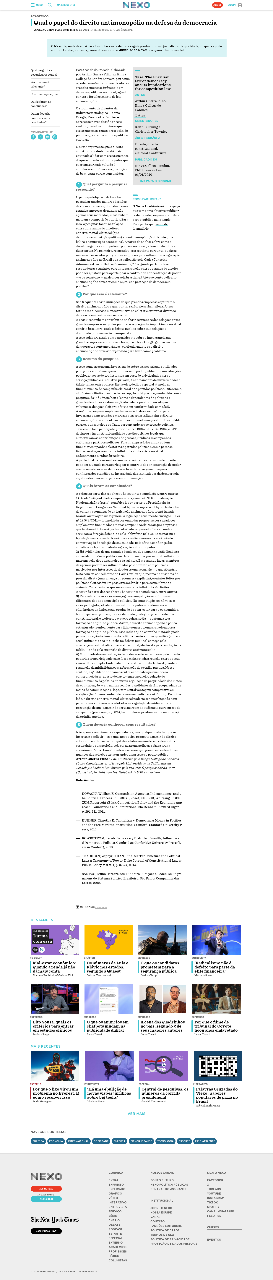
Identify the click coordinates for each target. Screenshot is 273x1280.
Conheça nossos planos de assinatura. (90, 50)
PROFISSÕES (118, 1251)
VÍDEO (113, 1198)
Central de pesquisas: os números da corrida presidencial (165, 1093)
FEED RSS (214, 1215)
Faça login (46, 1199)
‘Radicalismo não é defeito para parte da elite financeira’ (214, 967)
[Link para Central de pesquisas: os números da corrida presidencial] (163, 1066)
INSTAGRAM (215, 1198)
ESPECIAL (116, 1238)
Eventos (214, 1239)
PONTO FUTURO (162, 1180)
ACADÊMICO (117, 1247)
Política (38, 1141)
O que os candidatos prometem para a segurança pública (160, 967)
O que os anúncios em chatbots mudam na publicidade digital (108, 1026)
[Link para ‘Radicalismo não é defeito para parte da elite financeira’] (216, 940)
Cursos (213, 1227)
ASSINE (217, 5)
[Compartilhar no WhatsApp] (54, 137)
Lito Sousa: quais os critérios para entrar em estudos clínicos (53, 1026)
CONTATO (157, 1221)
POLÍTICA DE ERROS (164, 1230)
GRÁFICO (115, 1193)
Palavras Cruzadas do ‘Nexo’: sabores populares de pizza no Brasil (217, 1095)
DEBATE (114, 1224)
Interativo (200, 1084)
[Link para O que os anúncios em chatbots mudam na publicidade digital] (108, 999)
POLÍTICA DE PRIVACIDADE (170, 1239)
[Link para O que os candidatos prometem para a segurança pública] (162, 940)
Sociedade (101, 1141)
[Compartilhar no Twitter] (40, 137)
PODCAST (116, 1229)
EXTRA (113, 1180)
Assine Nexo (46, 1189)
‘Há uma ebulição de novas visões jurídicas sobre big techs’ (109, 1093)
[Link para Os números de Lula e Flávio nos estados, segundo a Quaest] (108, 940)
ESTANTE (115, 1233)
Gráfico (89, 958)
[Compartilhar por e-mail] (47, 137)
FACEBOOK (215, 1180)
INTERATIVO (117, 1202)
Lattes (140, 115)
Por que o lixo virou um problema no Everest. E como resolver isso (56, 1093)
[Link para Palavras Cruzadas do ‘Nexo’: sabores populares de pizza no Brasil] (218, 1066)
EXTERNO (116, 1242)
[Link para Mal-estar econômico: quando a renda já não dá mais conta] (55, 940)
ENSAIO (114, 1220)
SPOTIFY (213, 1207)
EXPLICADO (117, 1189)
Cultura (119, 1141)
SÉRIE (113, 1215)
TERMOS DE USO (162, 1234)
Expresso (144, 958)
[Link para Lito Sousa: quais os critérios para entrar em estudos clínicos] (55, 999)
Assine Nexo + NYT (46, 1231)
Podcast (36, 958)
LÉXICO (114, 1256)
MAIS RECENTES (66, 5)
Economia (56, 1141)
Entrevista (199, 958)
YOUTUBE (214, 1193)
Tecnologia (165, 1141)
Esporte (184, 1141)
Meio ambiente (205, 1141)
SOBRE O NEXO (161, 1208)
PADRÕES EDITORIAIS (166, 1225)
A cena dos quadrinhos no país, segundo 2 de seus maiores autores (163, 1026)
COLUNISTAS (118, 1260)
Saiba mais (101, 907)
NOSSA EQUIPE (161, 1212)
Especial (144, 1084)
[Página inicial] (136, 5)
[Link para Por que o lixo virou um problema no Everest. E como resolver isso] (55, 1066)
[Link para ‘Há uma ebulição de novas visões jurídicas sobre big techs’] (109, 1066)
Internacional (78, 1141)
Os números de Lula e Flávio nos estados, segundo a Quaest (107, 967)
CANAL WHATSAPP (220, 1211)
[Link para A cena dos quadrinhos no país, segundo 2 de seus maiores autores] (162, 999)
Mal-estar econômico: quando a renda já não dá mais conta (54, 967)
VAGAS (155, 1217)
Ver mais (136, 1114)
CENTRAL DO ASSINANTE (168, 1189)
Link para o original (155, 181)
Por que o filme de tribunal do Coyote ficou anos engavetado (216, 1026)
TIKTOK (212, 1202)
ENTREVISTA (118, 1207)
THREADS (214, 1189)
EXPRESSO (116, 1184)
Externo (36, 1084)
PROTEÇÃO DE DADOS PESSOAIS (173, 1243)
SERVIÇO (115, 1211)
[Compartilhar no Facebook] (33, 137)
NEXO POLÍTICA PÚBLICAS (169, 1184)
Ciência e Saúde (141, 1141)
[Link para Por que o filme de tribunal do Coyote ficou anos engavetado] (216, 999)
